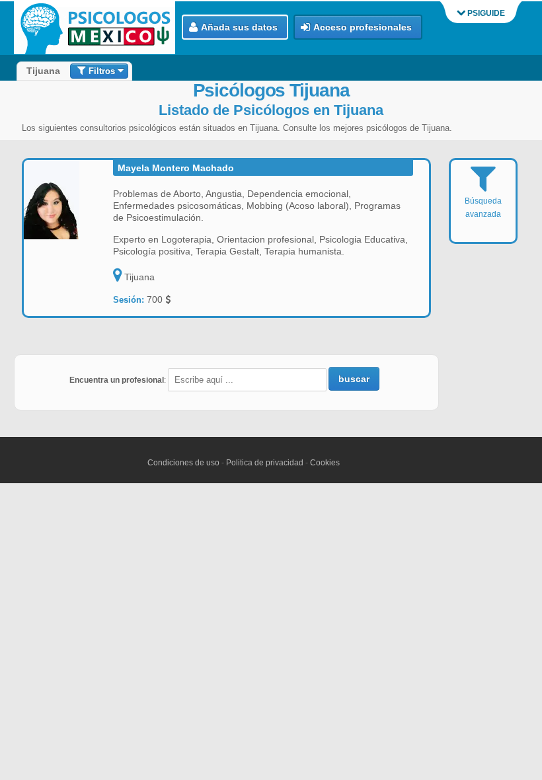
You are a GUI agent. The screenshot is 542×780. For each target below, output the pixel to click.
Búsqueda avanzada (483, 207)
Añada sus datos (239, 27)
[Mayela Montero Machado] (68, 199)
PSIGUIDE (485, 13)
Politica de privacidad (264, 462)
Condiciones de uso (183, 462)
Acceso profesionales (362, 27)
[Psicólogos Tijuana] (98, 28)
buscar (353, 378)
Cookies (325, 462)
